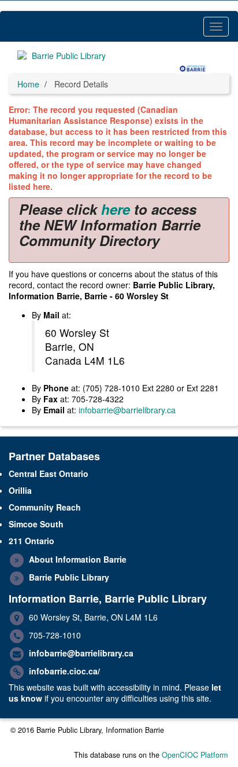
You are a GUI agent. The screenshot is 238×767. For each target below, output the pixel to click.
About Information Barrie (78, 559)
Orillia (20, 490)
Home (28, 84)
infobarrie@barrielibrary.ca (127, 410)
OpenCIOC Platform (195, 755)
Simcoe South (36, 524)
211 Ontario (31, 540)
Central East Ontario (48, 473)
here (115, 209)
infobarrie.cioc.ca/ (64, 671)
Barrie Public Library (69, 577)
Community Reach (45, 507)
